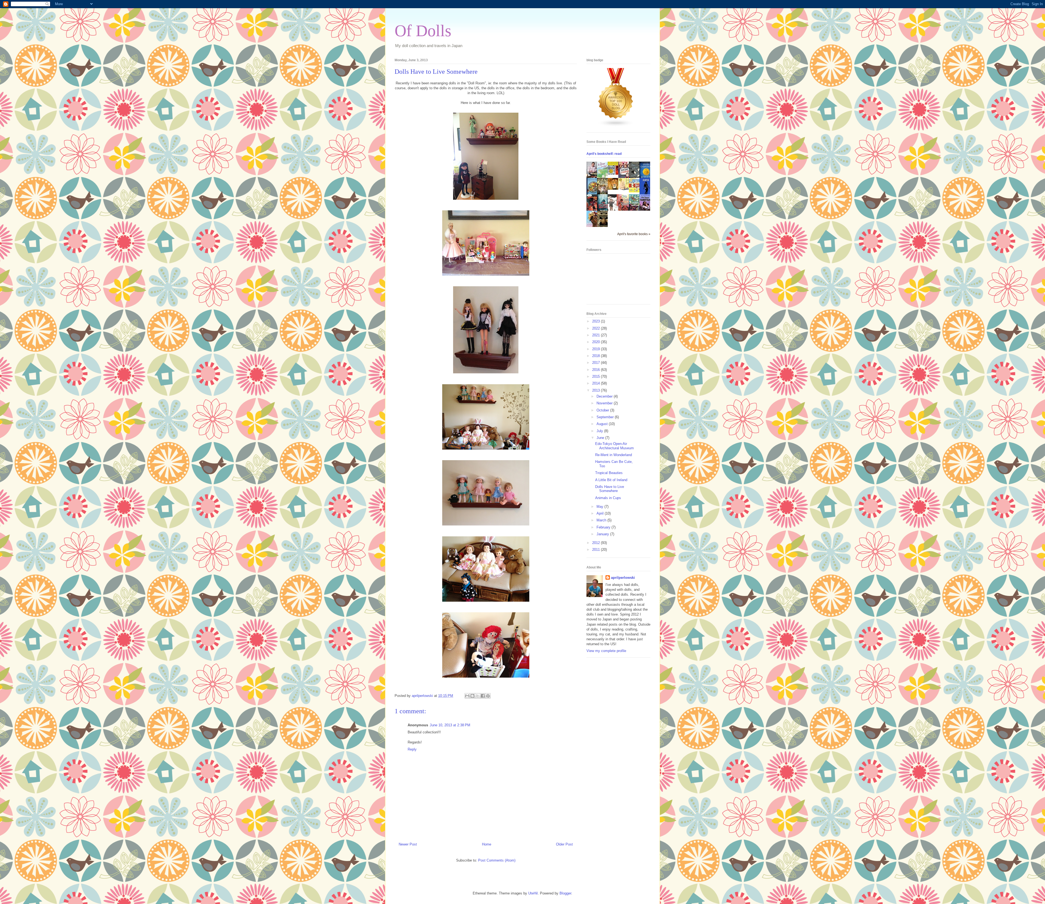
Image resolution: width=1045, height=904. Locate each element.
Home (486, 844)
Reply (412, 749)
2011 (596, 550)
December (605, 396)
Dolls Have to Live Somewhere (609, 489)
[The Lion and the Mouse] (614, 188)
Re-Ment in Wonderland (613, 455)
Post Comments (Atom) (496, 860)
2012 (596, 543)
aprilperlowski (623, 578)
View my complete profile (606, 651)
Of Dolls (423, 31)
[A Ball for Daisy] (636, 191)
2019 (596, 349)
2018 (596, 356)
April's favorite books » (633, 234)
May (600, 507)
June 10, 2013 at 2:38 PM (450, 725)
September (606, 417)
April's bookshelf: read (604, 154)
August (603, 424)
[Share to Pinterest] (488, 696)
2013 (596, 390)
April (601, 513)
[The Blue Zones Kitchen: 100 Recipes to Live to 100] (593, 194)
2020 (596, 342)
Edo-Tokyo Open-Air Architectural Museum (614, 446)
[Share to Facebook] (482, 696)
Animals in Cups (608, 498)
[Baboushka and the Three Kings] (614, 173)
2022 (596, 328)
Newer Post (408, 844)
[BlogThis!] (472, 696)
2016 (596, 370)
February (604, 527)
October (603, 410)
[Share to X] (477, 696)
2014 (596, 383)
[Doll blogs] (615, 126)
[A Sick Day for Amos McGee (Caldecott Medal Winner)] (625, 189)
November (605, 403)
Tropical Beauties (609, 473)
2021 (596, 335)
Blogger (565, 893)
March (602, 520)
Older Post (564, 844)
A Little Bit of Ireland (611, 480)
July (600, 431)
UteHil (533, 893)
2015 (596, 376)
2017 (596, 363)
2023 (596, 321)
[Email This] (467, 696)
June (601, 438)
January (603, 534)
